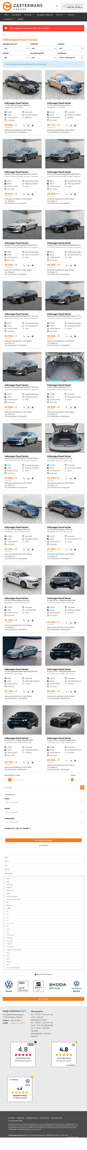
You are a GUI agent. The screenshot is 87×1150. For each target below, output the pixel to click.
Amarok (8, 878)
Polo (7, 926)
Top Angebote (16, 15)
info (4, 35)
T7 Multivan (9, 944)
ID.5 (7, 917)
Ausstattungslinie (37, 53)
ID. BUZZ (8, 908)
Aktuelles (71, 15)
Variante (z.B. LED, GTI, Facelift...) (18, 828)
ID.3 (7, 911)
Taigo (7, 953)
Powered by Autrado (73, 1137)
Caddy (8, 881)
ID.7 (7, 920)
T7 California (9, 938)
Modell (7, 808)
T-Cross (8, 929)
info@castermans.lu (17, 1023)
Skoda (7, 869)
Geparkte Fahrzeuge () (44, 974)
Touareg (8, 961)
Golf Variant (9, 905)
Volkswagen (9, 873)
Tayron (8, 956)
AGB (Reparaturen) (32, 1118)
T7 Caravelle (9, 941)
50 (13, 780)
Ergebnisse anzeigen (43, 840)
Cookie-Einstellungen (15, 1121)
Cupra (7, 861)
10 (6, 780)
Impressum (20, 1118)
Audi (6, 857)
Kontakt (20, 19)
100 (18, 780)
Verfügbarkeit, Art (10, 44)
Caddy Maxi (9, 887)
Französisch (8, 19)
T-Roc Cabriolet (10, 935)
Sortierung (62, 53)
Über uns (59, 15)
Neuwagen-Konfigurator (45, 15)
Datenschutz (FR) (56, 1118)
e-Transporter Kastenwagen (13, 899)
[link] (24, 125)
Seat (6, 865)
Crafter (8, 893)
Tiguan (8, 958)
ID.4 (7, 914)
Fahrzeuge (27, 15)
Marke (7, 798)
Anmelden (11, 1118)
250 (22, 780)
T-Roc (7, 932)
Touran (8, 964)
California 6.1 (9, 890)
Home (6, 15)
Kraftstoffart (9, 818)
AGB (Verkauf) (44, 1118)
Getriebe (61, 44)
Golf (7, 902)
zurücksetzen (43, 845)
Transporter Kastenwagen (13, 967)
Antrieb (5, 53)
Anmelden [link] (44, 999)
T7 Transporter (10, 947)
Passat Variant (10, 923)
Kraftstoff (34, 44)
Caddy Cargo (9, 884)
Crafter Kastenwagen (11, 896)
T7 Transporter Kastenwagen (13, 949)
